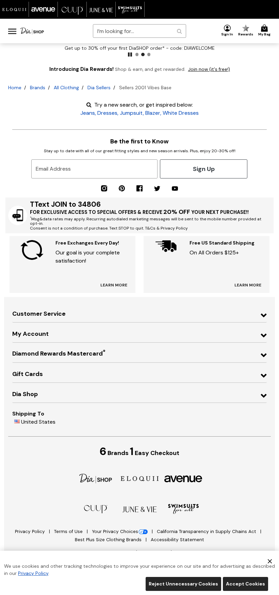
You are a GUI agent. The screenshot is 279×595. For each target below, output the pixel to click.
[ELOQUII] (140, 478)
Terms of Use (69, 531)
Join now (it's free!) (209, 69)
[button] (227, 30)
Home (14, 87)
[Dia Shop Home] (32, 31)
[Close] (270, 560)
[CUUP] (95, 508)
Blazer (152, 112)
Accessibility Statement (177, 540)
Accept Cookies (245, 584)
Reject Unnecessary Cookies (183, 584)
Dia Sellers (99, 87)
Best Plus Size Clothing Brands (109, 540)
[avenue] (183, 478)
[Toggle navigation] (12, 31)
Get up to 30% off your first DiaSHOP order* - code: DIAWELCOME (140, 48)
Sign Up (204, 169)
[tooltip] (14, 9)
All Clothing (66, 87)
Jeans (87, 112)
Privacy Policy (30, 531)
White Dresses (181, 112)
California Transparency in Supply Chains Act (207, 531)
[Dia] (95, 478)
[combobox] (139, 31)
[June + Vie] (139, 509)
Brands (37, 87)
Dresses (107, 112)
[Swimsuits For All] (183, 508)
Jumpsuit (131, 112)
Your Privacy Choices (115, 531)
